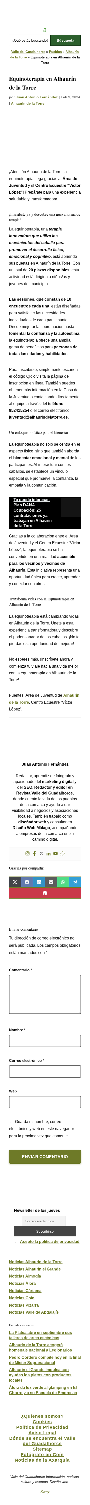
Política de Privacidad (42, 1427)
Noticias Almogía (25, 1276)
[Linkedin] (48, 853)
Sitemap (42, 1449)
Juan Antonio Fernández (37, 97)
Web (13, 1091)
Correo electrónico (26, 1060)
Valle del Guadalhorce (28, 52)
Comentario (20, 970)
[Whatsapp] (62, 853)
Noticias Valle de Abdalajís (34, 1312)
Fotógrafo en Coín (42, 1454)
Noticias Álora (22, 1283)
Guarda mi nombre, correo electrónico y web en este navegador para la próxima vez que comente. (41, 1129)
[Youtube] (55, 853)
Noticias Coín (21, 1298)
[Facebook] (34, 853)
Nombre (17, 1030)
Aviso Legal (42, 1432)
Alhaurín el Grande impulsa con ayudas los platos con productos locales (40, 1375)
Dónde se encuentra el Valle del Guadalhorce (42, 1441)
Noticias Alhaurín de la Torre (35, 1262)
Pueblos (55, 52)
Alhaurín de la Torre (27, 103)
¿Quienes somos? (42, 1416)
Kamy (45, 1491)
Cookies (42, 1421)
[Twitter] (41, 853)
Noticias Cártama (25, 1291)
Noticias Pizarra (24, 1305)
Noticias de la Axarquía (42, 1460)
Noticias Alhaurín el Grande (35, 1269)
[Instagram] (27, 853)
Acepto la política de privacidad (50, 1241)
